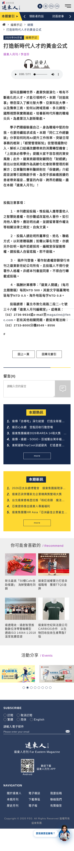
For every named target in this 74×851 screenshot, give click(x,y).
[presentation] (24, 16)
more (37, 455)
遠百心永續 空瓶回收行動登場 (32, 427)
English (39, 719)
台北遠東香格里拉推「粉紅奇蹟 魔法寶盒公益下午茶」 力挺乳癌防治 (38, 500)
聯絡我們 (56, 799)
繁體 (10, 719)
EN (51, 6)
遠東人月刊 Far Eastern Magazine (37, 751)
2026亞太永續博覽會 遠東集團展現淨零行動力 (39, 488)
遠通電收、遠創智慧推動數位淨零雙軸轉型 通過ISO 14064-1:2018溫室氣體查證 (20, 631)
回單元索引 (49, 354)
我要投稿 (56, 793)
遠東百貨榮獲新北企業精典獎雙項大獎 (37, 494)
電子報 (33, 805)
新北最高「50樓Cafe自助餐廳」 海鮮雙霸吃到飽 (20, 584)
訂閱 (10, 715)
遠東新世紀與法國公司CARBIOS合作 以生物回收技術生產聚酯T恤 (52, 631)
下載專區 (34, 799)
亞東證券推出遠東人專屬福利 (31, 506)
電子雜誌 (34, 793)
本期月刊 (13, 799)
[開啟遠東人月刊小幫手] (64, 832)
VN (57, 6)
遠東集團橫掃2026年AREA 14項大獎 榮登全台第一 (39, 433)
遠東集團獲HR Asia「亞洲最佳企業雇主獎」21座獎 (38, 512)
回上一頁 (23, 354)
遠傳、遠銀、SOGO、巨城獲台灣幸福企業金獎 (38, 439)
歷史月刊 (13, 805)
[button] (24, 687)
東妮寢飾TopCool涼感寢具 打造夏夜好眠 (38, 445)
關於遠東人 (14, 793)
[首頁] (4, 24)
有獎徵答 (56, 805)
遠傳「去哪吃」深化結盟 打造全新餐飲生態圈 (38, 421)
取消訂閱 (26, 715)
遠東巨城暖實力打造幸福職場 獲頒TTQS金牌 (52, 584)
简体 (24, 719)
